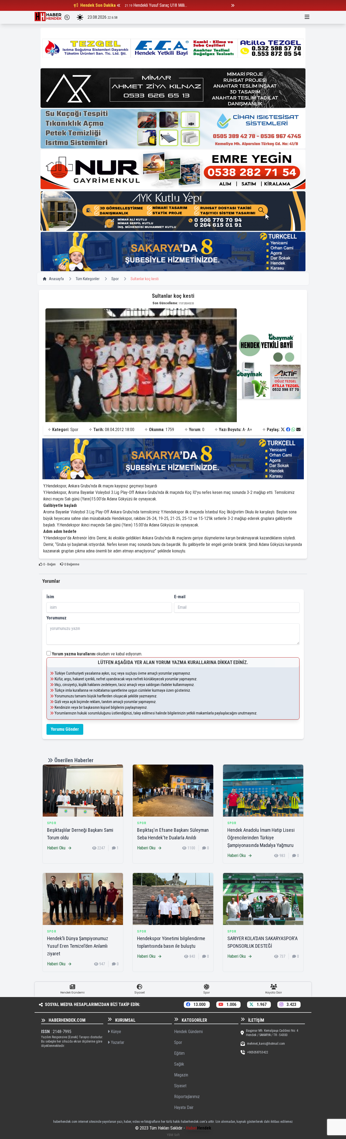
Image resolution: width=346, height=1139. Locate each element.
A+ (249, 429)
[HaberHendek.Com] (48, 17)
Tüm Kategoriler (87, 279)
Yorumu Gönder (65, 729)
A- (244, 429)
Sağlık (179, 1064)
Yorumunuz (56, 617)
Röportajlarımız (187, 1096)
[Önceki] (119, 5)
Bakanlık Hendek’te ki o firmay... (159, 5)
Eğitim (179, 1053)
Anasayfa (56, 279)
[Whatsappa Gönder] (293, 429)
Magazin (181, 1074)
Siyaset (180, 1085)
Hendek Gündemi (188, 1031)
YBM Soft (173, 1135)
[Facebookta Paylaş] (288, 429)
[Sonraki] (233, 5)
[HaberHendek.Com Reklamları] (173, 47)
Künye (115, 1031)
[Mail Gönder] (298, 429)
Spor (115, 279)
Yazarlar (117, 1042)
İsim (50, 596)
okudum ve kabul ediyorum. (97, 653)
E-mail (179, 596)
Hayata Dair (184, 1107)
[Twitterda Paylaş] (283, 429)
